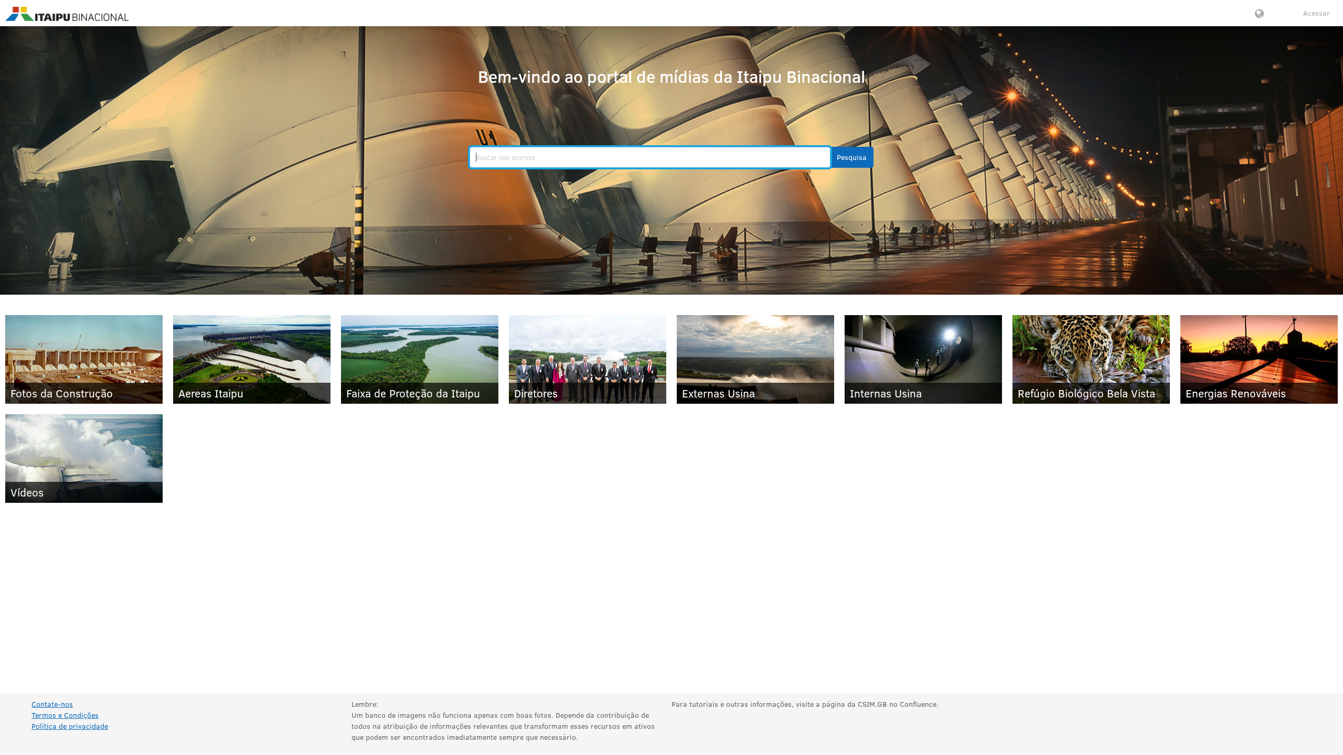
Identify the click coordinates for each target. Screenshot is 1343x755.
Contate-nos (52, 704)
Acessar (1316, 13)
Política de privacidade (69, 726)
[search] (650, 157)
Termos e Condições (65, 715)
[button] (851, 157)
